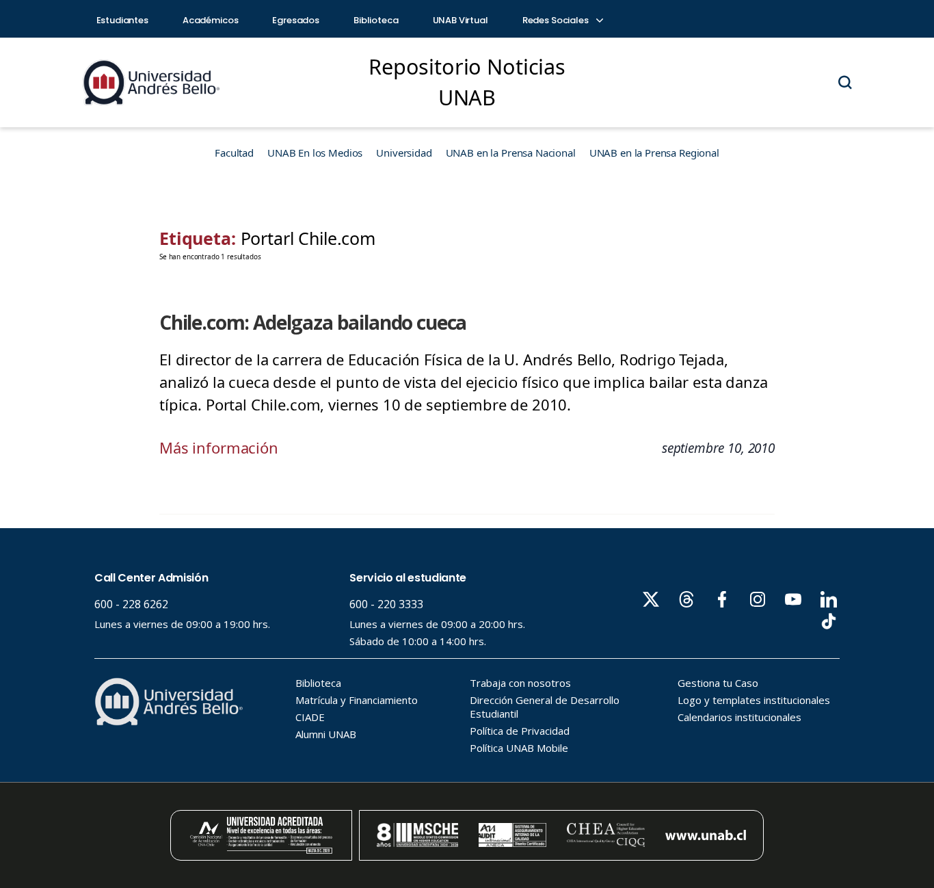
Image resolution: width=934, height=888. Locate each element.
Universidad (403, 152)
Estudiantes (122, 20)
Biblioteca (376, 20)
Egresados (295, 20)
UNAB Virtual (460, 20)
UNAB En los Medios (314, 152)
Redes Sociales (556, 20)
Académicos (211, 20)
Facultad (234, 152)
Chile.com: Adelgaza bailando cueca (312, 322)
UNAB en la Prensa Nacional (511, 152)
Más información (218, 447)
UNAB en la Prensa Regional (654, 152)
